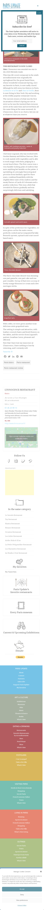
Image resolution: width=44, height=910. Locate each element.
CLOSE (39, 13)
